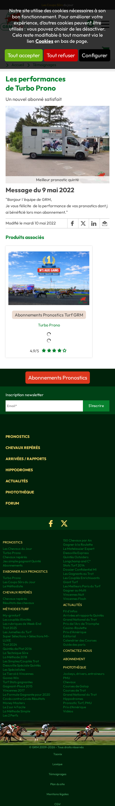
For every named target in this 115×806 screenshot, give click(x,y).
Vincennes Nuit (73, 594)
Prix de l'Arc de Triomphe (81, 624)
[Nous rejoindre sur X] (64, 523)
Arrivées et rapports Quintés (83, 615)
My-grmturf (11, 615)
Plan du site (57, 784)
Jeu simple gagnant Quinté (22, 561)
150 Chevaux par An (77, 540)
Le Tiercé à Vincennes (18, 674)
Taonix (57, 754)
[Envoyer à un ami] (104, 223)
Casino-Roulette (75, 628)
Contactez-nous (77, 650)
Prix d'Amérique (74, 632)
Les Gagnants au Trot (78, 574)
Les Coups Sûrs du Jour (19, 582)
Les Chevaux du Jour (17, 549)
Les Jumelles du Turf (17, 632)
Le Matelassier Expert (78, 549)
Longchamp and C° (77, 561)
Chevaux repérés (23, 447)
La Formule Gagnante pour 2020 (26, 694)
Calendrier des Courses (80, 640)
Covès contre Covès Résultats (24, 699)
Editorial (69, 636)
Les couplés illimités (17, 619)
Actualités (17, 481)
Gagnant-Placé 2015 (17, 686)
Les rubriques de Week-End (22, 624)
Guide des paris (74, 644)
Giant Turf (70, 582)
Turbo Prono (49, 325)
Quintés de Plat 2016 (17, 649)
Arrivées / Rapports (26, 458)
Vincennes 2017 (14, 690)
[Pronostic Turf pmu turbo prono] (48, 278)
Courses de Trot (74, 690)
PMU (66, 678)
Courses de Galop (76, 686)
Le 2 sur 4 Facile (14, 707)
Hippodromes (19, 470)
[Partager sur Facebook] (72, 223)
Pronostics (18, 436)
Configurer (94, 55)
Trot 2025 (10, 628)
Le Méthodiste (13, 586)
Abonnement (74, 659)
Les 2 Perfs (10, 715)
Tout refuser (61, 55)
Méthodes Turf (16, 609)
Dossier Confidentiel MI (80, 569)
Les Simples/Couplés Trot (21, 661)
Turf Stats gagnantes (18, 682)
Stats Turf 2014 (74, 565)
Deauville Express (76, 553)
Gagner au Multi (74, 590)
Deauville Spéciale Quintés (22, 665)
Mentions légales (58, 794)
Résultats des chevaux (18, 603)
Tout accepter (24, 55)
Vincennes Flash (74, 599)
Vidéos (68, 711)
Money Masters (14, 703)
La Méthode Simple (16, 711)
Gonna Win (11, 678)
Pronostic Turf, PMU (77, 703)
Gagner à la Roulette (78, 544)
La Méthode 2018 (15, 657)
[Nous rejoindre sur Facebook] (51, 523)
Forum (12, 503)
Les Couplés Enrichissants (81, 578)
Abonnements (13, 565)
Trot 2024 (10, 644)
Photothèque (20, 492)
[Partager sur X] (83, 223)
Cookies (44, 41)
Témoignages (57, 774)
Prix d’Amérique (74, 707)
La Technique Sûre (15, 653)
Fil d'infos (70, 611)
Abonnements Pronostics (57, 377)
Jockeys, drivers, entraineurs (83, 674)
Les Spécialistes (14, 669)
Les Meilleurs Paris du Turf (81, 586)
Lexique (57, 764)
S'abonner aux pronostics (25, 571)
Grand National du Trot (80, 619)
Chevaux (69, 682)
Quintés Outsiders (75, 557)
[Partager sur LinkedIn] (94, 223)
